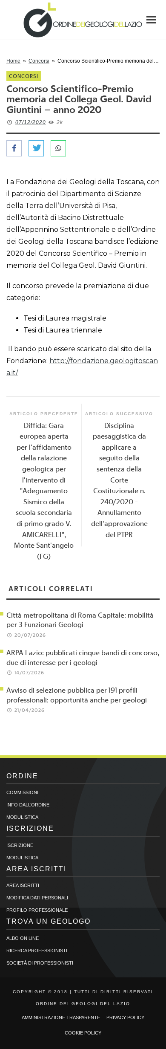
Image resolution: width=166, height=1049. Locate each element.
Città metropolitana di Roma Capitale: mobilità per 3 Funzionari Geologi (80, 619)
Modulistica (22, 817)
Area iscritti (22, 885)
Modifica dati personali (37, 897)
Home (13, 61)
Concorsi (39, 61)
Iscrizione (19, 845)
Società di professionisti (39, 962)
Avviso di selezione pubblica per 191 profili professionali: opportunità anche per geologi (76, 694)
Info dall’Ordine (27, 804)
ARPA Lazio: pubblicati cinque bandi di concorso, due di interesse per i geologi (82, 657)
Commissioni (22, 792)
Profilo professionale (37, 910)
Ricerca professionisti (36, 950)
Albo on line (22, 938)
